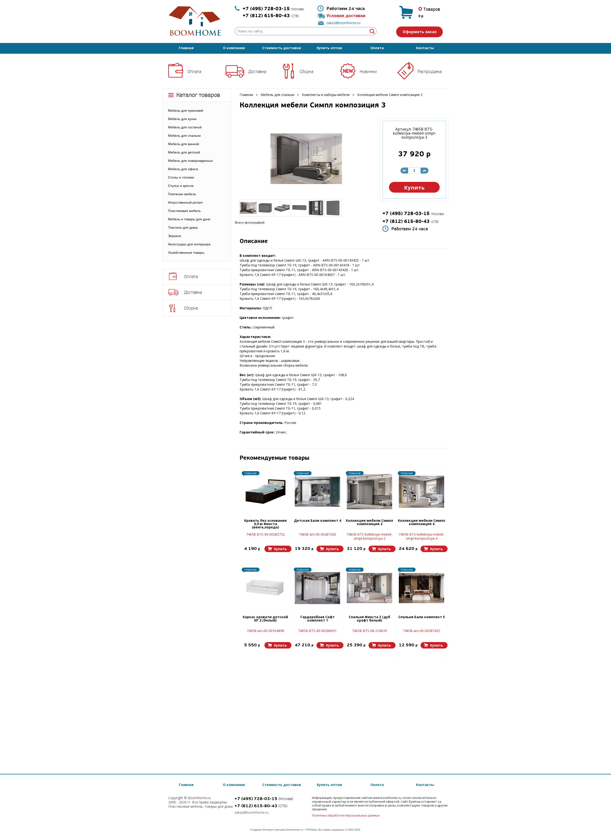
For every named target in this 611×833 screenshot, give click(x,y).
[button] (277, 549)
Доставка (257, 71)
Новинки (368, 71)
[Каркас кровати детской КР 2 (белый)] (265, 588)
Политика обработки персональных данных (346, 815)
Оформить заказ (420, 31)
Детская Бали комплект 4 (317, 521)
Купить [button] (414, 187)
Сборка (306, 71)
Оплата (377, 48)
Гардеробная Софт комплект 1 (317, 618)
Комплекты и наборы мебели (326, 94)
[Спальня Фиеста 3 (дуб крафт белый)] (369, 588)
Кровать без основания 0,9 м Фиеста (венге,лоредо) (265, 524)
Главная (186, 48)
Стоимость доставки (281, 48)
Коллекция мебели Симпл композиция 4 (421, 522)
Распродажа (430, 71)
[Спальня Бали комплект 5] (421, 588)
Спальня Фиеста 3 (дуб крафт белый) (369, 618)
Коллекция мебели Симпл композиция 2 (369, 522)
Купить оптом (329, 48)
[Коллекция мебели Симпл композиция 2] (369, 491)
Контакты (425, 48)
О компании (234, 48)
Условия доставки (346, 16)
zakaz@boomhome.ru (343, 23)
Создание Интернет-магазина (268, 829)
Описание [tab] (254, 241)
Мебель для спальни (277, 94)
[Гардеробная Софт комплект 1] (317, 588)
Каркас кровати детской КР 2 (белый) (265, 618)
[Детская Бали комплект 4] (317, 491)
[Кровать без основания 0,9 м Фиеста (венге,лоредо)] (265, 491)
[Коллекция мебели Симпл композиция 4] (421, 491)
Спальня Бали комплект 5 (421, 617)
